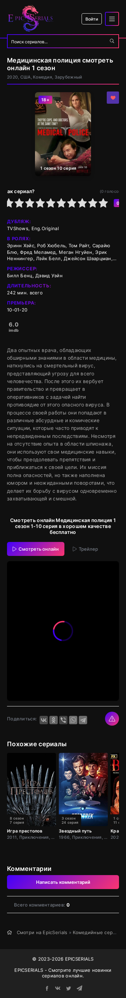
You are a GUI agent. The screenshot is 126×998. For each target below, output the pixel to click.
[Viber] (63, 720)
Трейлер (88, 549)
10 (103, 203)
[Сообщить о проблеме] (112, 719)
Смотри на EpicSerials (42, 932)
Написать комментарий (63, 882)
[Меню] (112, 19)
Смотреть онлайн (39, 549)
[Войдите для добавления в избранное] (113, 97)
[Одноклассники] (53, 720)
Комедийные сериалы (99, 932)
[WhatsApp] (73, 720)
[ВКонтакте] (44, 720)
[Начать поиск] (112, 41)
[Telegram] (83, 720)
